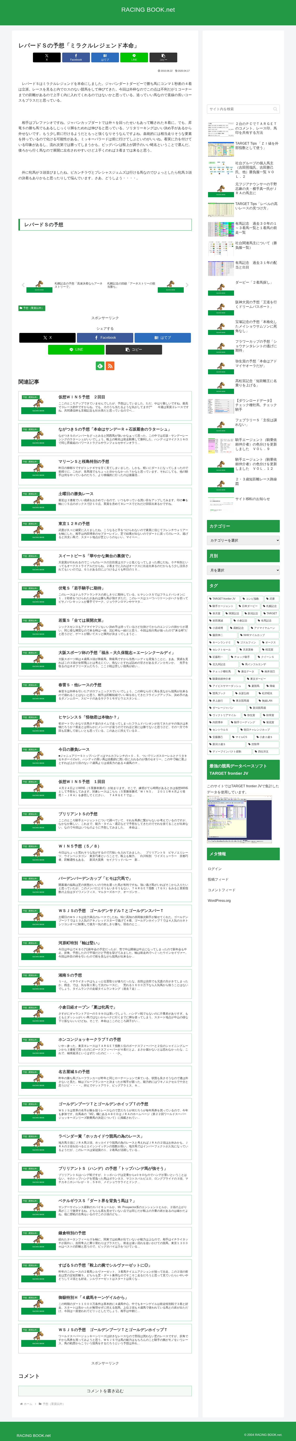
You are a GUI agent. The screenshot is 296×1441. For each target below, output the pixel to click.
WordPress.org (219, 900)
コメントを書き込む (105, 1391)
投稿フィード (218, 879)
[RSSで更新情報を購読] (110, 365)
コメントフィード (222, 890)
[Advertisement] (243, 69)
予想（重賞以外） (33, 308)
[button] (163, 57)
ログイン (215, 869)
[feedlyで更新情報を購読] (100, 365)
